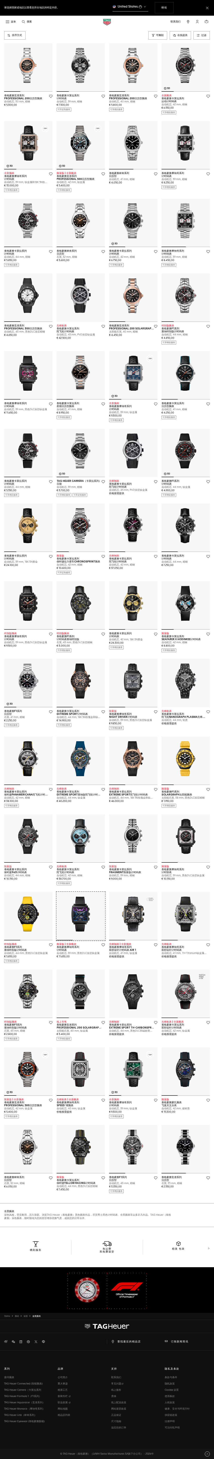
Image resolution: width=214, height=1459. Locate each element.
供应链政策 (171, 1415)
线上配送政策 (118, 1402)
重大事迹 (63, 1384)
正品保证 (116, 1415)
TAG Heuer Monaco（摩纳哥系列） (24, 1409)
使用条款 (170, 1396)
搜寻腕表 (9, 1377)
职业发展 (63, 1402)
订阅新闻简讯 (180, 1341)
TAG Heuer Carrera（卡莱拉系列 (22, 1390)
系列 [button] (7, 1369)
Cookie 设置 (172, 1390)
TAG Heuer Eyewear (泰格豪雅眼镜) (24, 1421)
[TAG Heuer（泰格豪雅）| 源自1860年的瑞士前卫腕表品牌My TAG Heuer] (107, 1326)
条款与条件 (171, 1377)
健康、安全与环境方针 (177, 1409)
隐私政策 (170, 1384)
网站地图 (63, 1409)
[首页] (107, 22)
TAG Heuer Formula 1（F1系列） (22, 1396)
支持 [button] (114, 1369)
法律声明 (170, 1421)
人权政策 (170, 1402)
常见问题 (116, 1384)
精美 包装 (178, 1249)
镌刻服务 (36, 1250)
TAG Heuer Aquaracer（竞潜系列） (24, 1402)
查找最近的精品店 (129, 1341)
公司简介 (63, 1377)
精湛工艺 (63, 1390)
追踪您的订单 (118, 1428)
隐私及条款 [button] (172, 1369)
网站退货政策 (118, 1409)
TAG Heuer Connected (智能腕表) (23, 1384)
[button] (197, 21)
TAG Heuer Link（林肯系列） (20, 1415)
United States (128, 6)
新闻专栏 (63, 1396)
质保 (113, 1396)
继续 (167, 7)
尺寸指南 (116, 1421)
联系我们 (116, 1377)
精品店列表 (64, 1415)
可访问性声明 (172, 1428)
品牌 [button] (61, 1369)
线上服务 (116, 1390)
